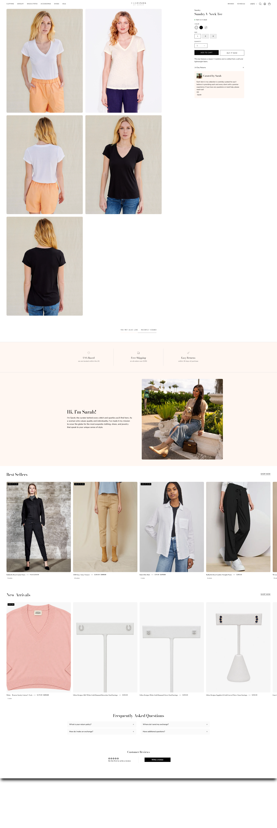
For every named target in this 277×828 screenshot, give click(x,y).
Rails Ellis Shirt (145, 575)
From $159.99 (34, 575)
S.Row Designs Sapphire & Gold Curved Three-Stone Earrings (226, 695)
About (69, 796)
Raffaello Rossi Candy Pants (15, 575)
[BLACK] (201, 27)
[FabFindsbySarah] (138, 4)
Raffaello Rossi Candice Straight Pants (219, 575)
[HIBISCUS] (206, 27)
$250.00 (125, 695)
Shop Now (266, 474)
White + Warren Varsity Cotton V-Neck (19, 695)
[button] (20, 4)
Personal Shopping (75, 803)
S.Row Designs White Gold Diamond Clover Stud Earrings (159, 695)
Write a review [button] (157, 760)
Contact (107, 803)
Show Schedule (73, 800)
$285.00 (239, 575)
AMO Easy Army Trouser (81, 575)
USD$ (252, 4)
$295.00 (185, 695)
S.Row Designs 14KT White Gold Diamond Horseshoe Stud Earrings (95, 695)
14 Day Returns (200, 67)
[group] (138, 531)
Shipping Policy (110, 796)
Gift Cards (71, 807)
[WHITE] (196, 27)
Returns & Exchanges (112, 800)
